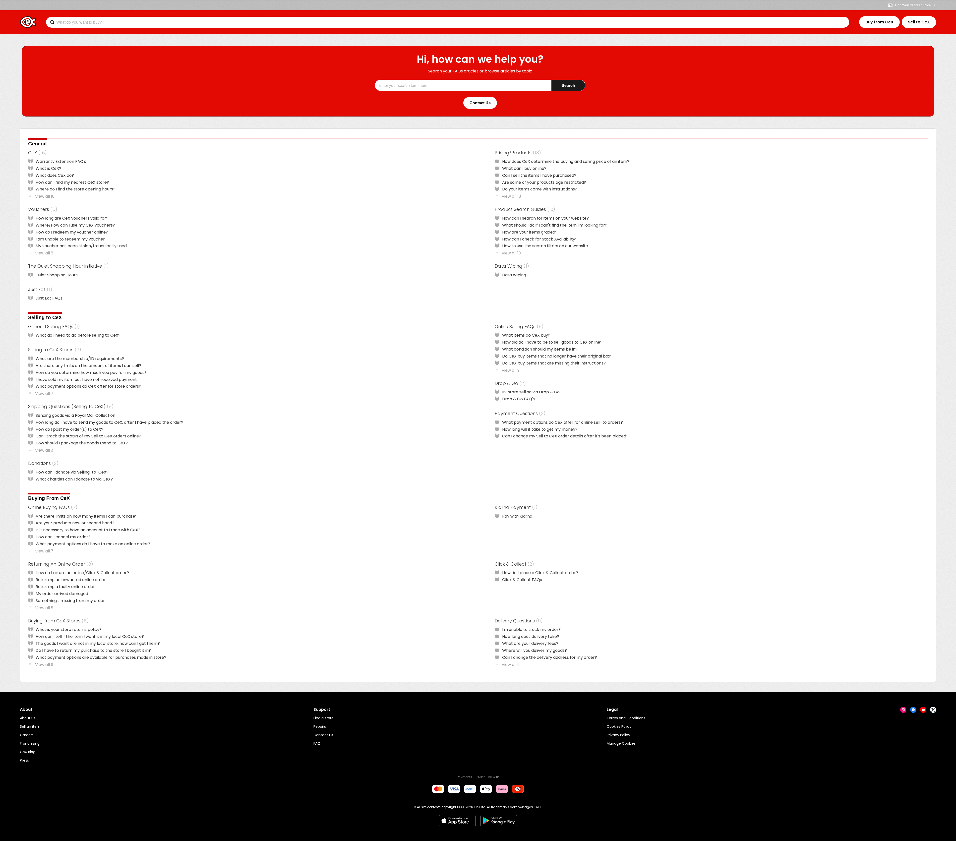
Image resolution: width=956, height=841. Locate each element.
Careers (27, 734)
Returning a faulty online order (65, 587)
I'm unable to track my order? (531, 629)
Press (24, 760)
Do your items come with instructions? (539, 189)
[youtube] (923, 710)
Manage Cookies (621, 743)
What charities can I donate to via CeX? (74, 479)
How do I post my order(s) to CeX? (69, 429)
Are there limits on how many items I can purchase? (86, 516)
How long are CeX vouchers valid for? (72, 218)
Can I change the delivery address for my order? (549, 657)
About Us (27, 718)
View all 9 (511, 370)
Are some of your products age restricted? (544, 182)
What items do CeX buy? (526, 335)
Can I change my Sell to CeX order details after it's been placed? (565, 436)
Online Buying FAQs (51, 507)
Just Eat (39, 289)
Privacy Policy (618, 734)
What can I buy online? (524, 168)
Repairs (319, 726)
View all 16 (45, 196)
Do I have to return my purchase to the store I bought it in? (93, 650)
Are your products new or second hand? (75, 523)
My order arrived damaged (62, 594)
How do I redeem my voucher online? (72, 232)
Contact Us (323, 734)
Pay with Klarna (517, 516)
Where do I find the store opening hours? (75, 189)
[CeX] (28, 22)
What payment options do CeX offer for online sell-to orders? (562, 422)
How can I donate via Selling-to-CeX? (72, 472)
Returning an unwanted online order (71, 580)
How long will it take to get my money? (540, 429)
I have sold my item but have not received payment (86, 379)
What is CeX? (48, 168)
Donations (42, 463)
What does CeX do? (55, 175)
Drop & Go (509, 383)
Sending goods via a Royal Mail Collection (75, 415)
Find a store (323, 718)
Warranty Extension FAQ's (61, 161)
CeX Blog (27, 751)
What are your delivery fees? (530, 643)
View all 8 (44, 450)
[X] (933, 710)
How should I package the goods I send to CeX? (82, 443)
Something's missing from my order (70, 600)
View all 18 (511, 196)
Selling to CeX (45, 317)
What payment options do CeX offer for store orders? (88, 386)
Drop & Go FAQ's (518, 399)
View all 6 (44, 253)
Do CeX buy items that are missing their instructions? (554, 363)
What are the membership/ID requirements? (80, 358)
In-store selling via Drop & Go (531, 392)
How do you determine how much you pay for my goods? (91, 372)
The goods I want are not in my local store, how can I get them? (98, 643)
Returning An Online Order (59, 564)
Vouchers (41, 209)
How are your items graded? (529, 232)
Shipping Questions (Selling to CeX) (70, 406)
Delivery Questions (518, 621)
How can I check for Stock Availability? (539, 239)
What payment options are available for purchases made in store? (101, 657)
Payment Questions (519, 413)
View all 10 (511, 253)
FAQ (316, 743)
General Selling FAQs (53, 326)
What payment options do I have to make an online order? (93, 544)
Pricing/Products (517, 153)
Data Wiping (511, 266)
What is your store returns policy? (69, 629)
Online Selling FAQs (518, 326)
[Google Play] (498, 820)
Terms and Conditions (626, 718)
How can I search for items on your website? (545, 218)
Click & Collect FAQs (522, 580)
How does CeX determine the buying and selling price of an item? (565, 161)
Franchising (30, 743)
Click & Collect (513, 564)
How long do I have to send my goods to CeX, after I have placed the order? (109, 422)
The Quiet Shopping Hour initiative (67, 266)
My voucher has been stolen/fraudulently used (81, 246)
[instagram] (903, 710)
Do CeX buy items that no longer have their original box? (557, 356)
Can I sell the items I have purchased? (539, 175)
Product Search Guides (524, 209)
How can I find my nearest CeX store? (72, 182)
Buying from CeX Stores (57, 621)
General (37, 143)
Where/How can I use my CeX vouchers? (75, 225)
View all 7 (44, 393)
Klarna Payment (515, 507)
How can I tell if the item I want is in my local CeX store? (90, 636)
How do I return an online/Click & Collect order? (82, 573)
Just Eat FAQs (49, 298)
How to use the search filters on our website (545, 246)
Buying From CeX (49, 498)
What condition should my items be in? (540, 349)
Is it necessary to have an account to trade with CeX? (88, 530)
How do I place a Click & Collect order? (540, 573)
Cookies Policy (619, 726)
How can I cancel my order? (63, 537)
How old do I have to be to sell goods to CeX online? (552, 342)
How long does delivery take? (530, 636)
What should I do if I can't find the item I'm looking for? (554, 225)
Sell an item (30, 726)
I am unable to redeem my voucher (70, 239)
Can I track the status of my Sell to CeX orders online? (88, 436)
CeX (36, 153)
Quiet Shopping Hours (57, 275)
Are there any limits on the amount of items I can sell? (88, 365)
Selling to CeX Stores (53, 350)
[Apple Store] (457, 820)
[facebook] (913, 710)
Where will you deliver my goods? (534, 650)
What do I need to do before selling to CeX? (78, 335)
